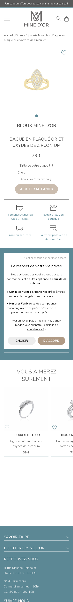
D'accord (51, 341)
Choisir (22, 341)
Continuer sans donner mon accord (45, 258)
